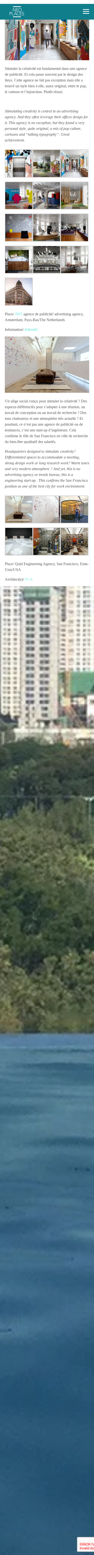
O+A (29, 579)
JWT (18, 314)
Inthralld (31, 329)
